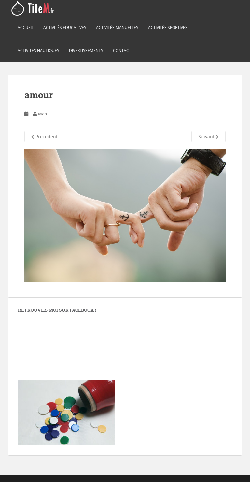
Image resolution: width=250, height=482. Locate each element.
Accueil (26, 27)
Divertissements (86, 50)
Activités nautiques (38, 50)
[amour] (125, 215)
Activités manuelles (117, 27)
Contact (122, 50)
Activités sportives (168, 27)
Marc (43, 114)
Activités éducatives (64, 27)
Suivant (207, 136)
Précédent (46, 136)
